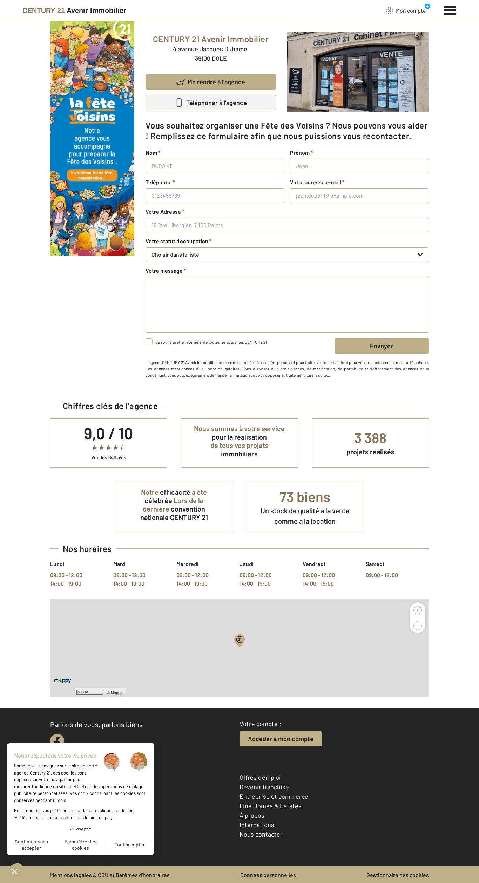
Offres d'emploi (260, 777)
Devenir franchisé (264, 787)
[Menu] (450, 9)
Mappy (116, 692)
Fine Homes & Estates (271, 806)
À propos (252, 815)
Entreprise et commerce (274, 796)
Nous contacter (261, 834)
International (258, 825)
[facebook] (57, 741)
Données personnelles (268, 874)
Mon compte (411, 10)
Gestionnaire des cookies (397, 874)
